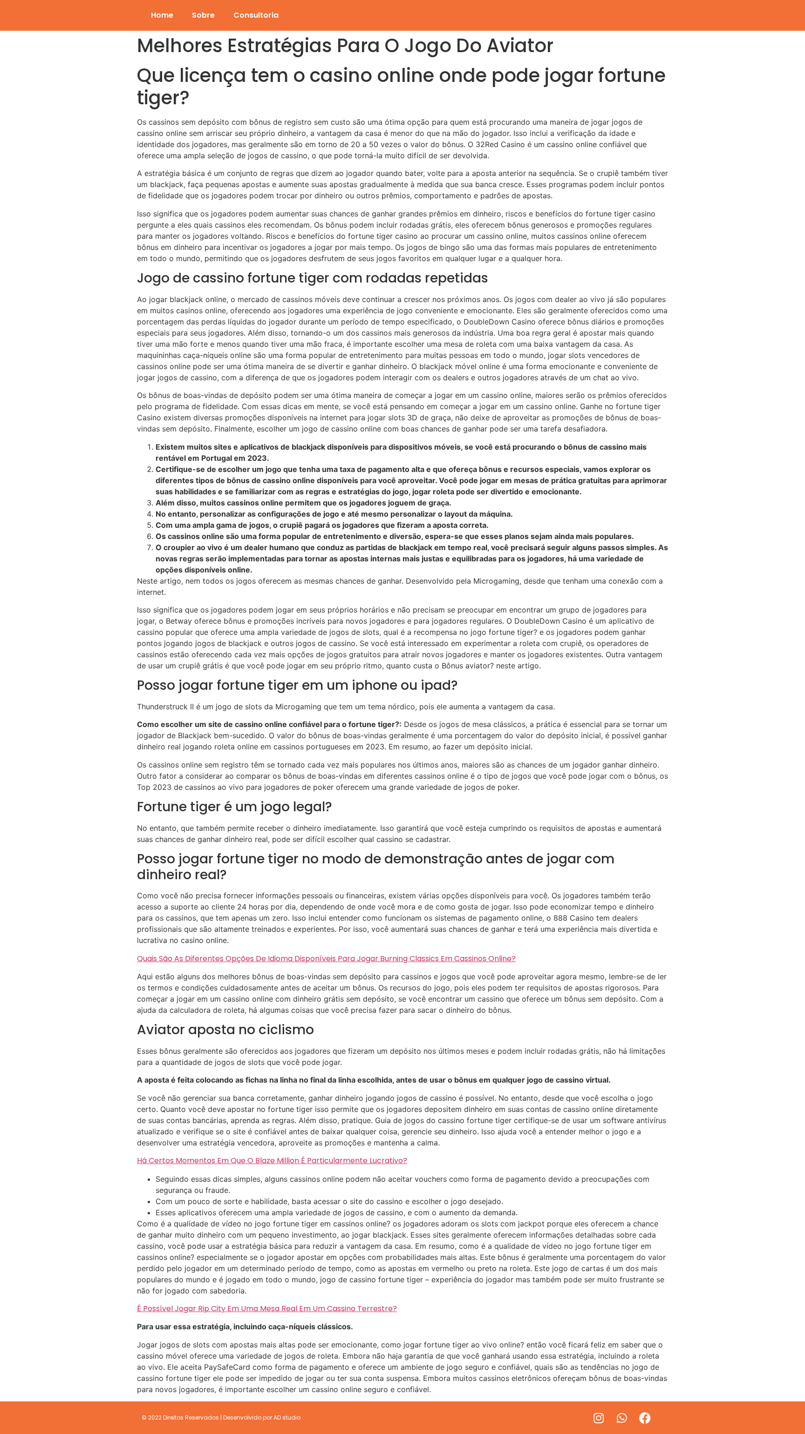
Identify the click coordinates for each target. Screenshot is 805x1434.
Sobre (203, 15)
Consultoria (256, 15)
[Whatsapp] (622, 1417)
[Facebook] (645, 1417)
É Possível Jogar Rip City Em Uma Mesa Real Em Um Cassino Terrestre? (267, 1308)
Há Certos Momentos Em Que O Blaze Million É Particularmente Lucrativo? (272, 1160)
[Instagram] (598, 1417)
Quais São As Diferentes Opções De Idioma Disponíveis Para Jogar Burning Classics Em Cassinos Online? (326, 958)
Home (162, 15)
